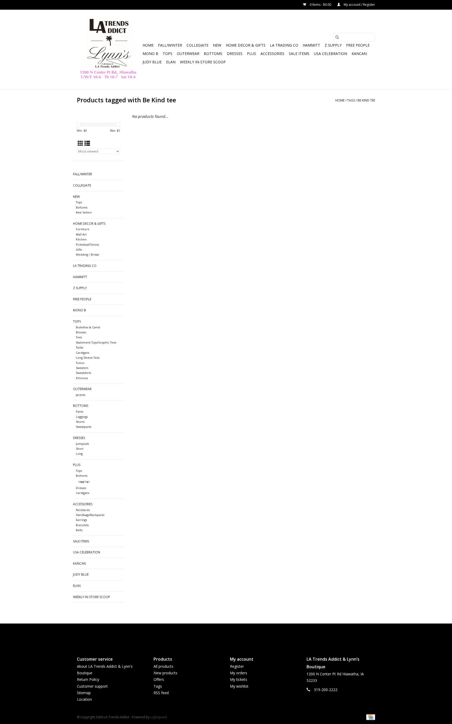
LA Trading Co (284, 45)
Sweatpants (83, 427)
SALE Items (299, 53)
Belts (79, 530)
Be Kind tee (366, 100)
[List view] (87, 143)
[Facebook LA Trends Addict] (221, 635)
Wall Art (81, 234)
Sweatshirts (83, 373)
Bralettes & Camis (88, 327)
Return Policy (88, 679)
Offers (159, 679)
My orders (238, 672)
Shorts (80, 422)
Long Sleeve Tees (87, 358)
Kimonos (82, 378)
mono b (150, 53)
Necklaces (83, 510)
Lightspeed (158, 717)
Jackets (80, 395)
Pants (79, 411)
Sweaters (82, 368)
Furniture (82, 229)
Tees (79, 337)
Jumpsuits (82, 444)
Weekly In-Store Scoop (203, 61)
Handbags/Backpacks (90, 515)
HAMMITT (311, 45)
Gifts (79, 249)
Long (79, 454)
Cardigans (82, 353)
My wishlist (239, 686)
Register (237, 666)
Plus (251, 53)
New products (165, 672)
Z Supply (333, 45)
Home (148, 45)
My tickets (238, 679)
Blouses (81, 332)
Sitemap (84, 692)
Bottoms (213, 53)
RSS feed (161, 692)
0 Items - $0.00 (320, 4)
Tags (351, 100)
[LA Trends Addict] (109, 50)
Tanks (79, 347)
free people (358, 45)
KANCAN (359, 53)
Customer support (92, 686)
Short (79, 449)
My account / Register (359, 4)
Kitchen (81, 239)
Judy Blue (152, 61)
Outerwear (188, 53)
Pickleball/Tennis (87, 244)
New (217, 45)
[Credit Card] (369, 717)
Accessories (272, 53)
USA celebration (330, 53)
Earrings (81, 520)
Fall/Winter (170, 45)
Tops (167, 53)
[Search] (337, 37)
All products (163, 666)
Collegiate (197, 45)
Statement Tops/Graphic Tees (96, 342)
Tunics (80, 363)
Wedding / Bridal (87, 254)
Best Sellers (84, 212)
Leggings (82, 417)
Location (84, 699)
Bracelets (82, 525)
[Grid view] (80, 143)
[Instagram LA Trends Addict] (231, 635)
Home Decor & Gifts (245, 45)
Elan (171, 61)
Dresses (234, 53)
